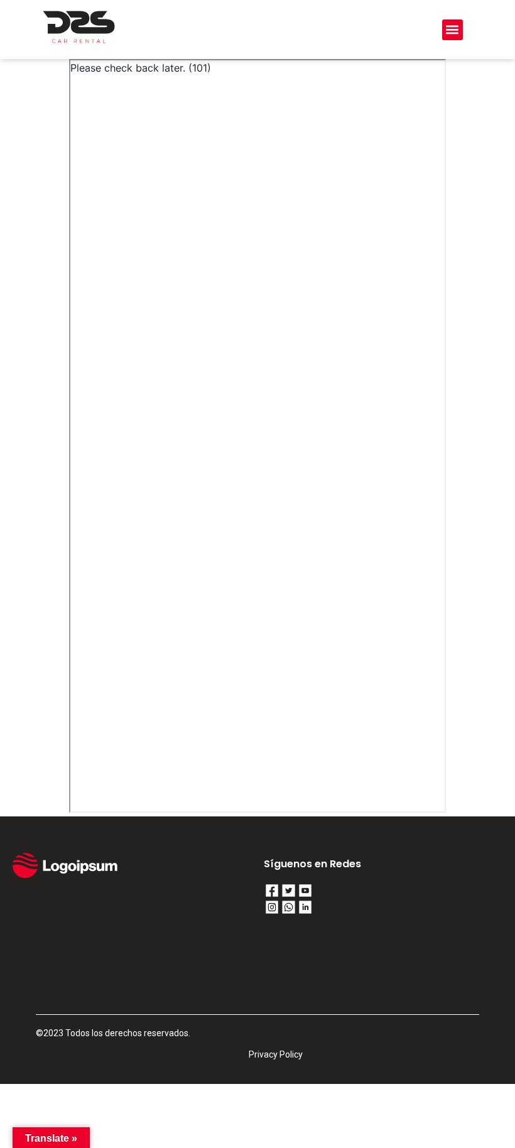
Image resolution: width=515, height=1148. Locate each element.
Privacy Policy (276, 1054)
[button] (452, 29)
